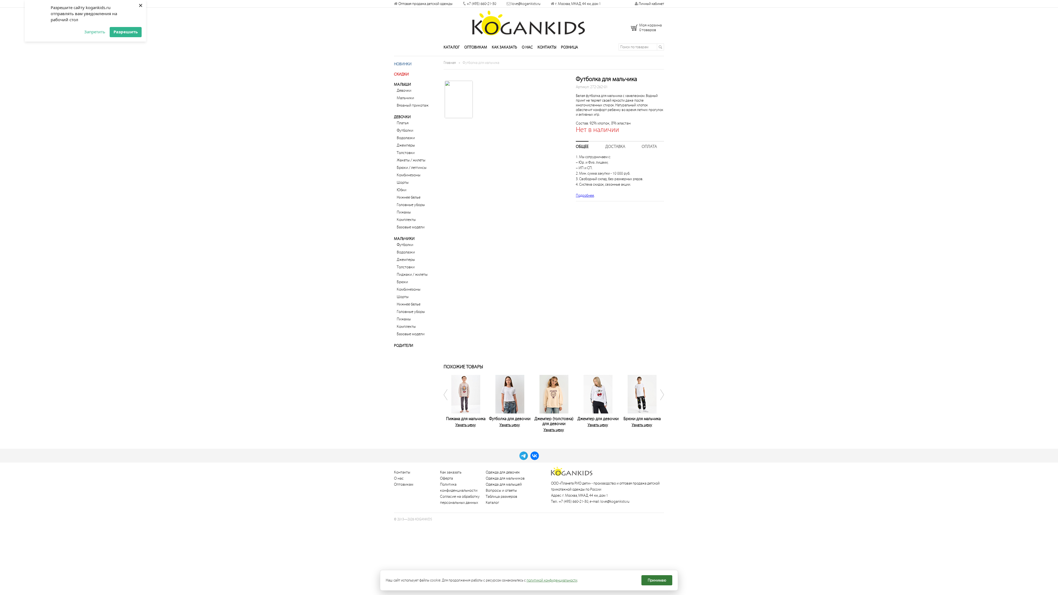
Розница (569, 47)
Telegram (523, 455)
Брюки (402, 282)
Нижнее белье (408, 197)
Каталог (452, 47)
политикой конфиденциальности (552, 580)
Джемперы (406, 145)
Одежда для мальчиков (505, 478)
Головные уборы (411, 204)
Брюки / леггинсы (412, 167)
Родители (403, 345)
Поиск (660, 47)
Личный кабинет (651, 3)
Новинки (403, 64)
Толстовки (406, 152)
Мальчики (405, 98)
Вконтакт (534, 455)
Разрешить (126, 31)
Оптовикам (475, 47)
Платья (403, 123)
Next (658, 402)
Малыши (402, 84)
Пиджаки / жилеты (412, 274)
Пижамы (404, 212)
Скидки (401, 74)
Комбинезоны (408, 175)
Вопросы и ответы (501, 490)
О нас (527, 47)
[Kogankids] (529, 22)
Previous (449, 402)
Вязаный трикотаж (412, 105)
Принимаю (657, 580)
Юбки (401, 190)
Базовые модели (411, 227)
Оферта (446, 478)
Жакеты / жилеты (411, 160)
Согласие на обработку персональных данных (460, 499)
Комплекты (406, 219)
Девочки (404, 90)
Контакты (547, 47)
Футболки (405, 130)
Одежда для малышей (504, 484)
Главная (450, 62)
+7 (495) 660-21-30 (481, 3)
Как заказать (504, 47)
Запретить (94, 31)
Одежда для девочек (503, 472)
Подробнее (585, 195)
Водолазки (406, 138)
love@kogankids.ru (525, 3)
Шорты (403, 182)
